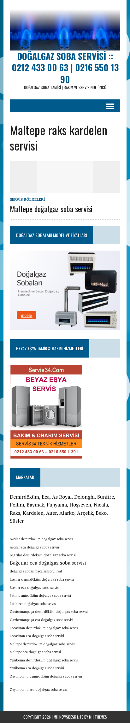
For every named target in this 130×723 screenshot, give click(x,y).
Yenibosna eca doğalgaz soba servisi (37, 668)
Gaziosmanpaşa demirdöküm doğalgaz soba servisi (49, 611)
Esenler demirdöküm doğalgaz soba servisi (42, 579)
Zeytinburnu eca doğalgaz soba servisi (39, 689)
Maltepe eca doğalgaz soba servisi (35, 652)
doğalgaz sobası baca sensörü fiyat (36, 571)
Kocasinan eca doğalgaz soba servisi (37, 636)
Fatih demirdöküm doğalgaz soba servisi (40, 595)
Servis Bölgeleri (27, 199)
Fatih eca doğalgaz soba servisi (33, 604)
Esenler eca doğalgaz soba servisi (34, 587)
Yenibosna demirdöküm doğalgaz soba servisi (44, 660)
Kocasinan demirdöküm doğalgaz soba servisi (44, 628)
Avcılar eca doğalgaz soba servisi (34, 547)
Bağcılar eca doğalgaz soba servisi (48, 562)
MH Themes (98, 717)
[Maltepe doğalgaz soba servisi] (65, 188)
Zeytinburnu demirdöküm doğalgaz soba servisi (46, 676)
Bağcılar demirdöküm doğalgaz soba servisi (43, 555)
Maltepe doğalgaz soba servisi (51, 208)
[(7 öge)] (71, 687)
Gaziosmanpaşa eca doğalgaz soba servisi (41, 620)
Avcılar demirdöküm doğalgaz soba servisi (42, 539)
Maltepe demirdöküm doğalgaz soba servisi (42, 644)
